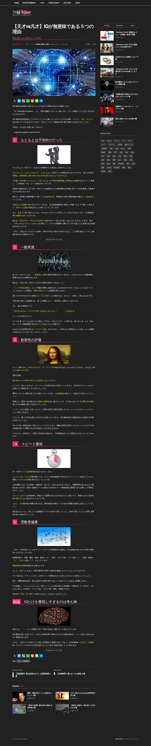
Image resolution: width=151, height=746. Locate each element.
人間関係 (104, 148)
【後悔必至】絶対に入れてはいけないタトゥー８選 (127, 95)
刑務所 (103, 152)
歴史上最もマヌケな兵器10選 (126, 118)
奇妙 (126, 152)
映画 (125, 160)
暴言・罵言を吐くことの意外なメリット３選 (39, 694)
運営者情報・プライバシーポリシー (127, 739)
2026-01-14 (75, 698)
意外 (119, 160)
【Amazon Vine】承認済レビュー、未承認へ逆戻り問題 (126, 33)
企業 (116, 148)
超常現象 (116, 167)
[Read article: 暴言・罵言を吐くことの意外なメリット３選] (19, 696)
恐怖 (108, 160)
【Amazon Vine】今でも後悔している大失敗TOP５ (126, 45)
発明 (102, 163)
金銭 (129, 167)
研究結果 (26, 661)
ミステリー (111, 144)
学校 (114, 156)
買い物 (109, 167)
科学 (47, 44)
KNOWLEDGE (54, 3)
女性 (102, 156)
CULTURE (67, 3)
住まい (123, 148)
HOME (16, 3)
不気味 (120, 144)
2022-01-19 (31, 698)
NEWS (78, 3)
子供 (108, 156)
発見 (108, 163)
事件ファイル (129, 144)
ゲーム (130, 141)
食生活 (103, 171)
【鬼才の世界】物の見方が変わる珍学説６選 (39, 706)
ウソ (123, 141)
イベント (116, 141)
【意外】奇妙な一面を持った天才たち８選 (83, 706)
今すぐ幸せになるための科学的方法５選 (83, 694)
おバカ (109, 141)
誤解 (102, 167)
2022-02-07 (31, 710)
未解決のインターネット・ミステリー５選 (127, 107)
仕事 (111, 148)
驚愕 (109, 171)
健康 (129, 148)
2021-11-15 (29, 44)
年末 (131, 156)
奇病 (132, 152)
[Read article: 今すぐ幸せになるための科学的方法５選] (62, 696)
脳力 (133, 163)
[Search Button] (138, 3)
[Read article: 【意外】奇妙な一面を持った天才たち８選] (62, 709)
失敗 (121, 152)
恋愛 (102, 160)
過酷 (123, 167)
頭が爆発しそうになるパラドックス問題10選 (127, 83)
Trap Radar (18, 44)
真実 (114, 163)
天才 (19, 661)
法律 (131, 160)
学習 (119, 156)
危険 (109, 152)
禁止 (128, 163)
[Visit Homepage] (21, 13)
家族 (125, 156)
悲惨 (114, 160)
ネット (103, 144)
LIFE (42, 3)
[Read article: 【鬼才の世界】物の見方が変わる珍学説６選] (19, 709)
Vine (102, 141)
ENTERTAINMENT (29, 3)
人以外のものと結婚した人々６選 (127, 58)
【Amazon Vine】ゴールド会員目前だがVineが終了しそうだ (126, 71)
